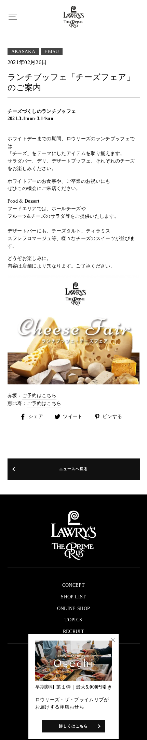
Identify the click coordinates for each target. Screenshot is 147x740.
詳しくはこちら (73, 726)
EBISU (51, 51)
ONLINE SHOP (73, 608)
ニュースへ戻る (73, 469)
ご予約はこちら (39, 395)
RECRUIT (73, 631)
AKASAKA (23, 51)
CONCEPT (73, 585)
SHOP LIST (73, 596)
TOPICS (73, 619)
